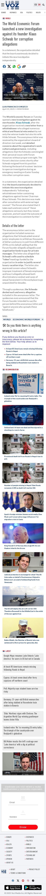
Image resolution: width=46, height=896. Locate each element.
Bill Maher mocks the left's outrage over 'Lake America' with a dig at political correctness (21, 744)
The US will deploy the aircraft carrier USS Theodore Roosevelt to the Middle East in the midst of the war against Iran (23, 611)
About (13, 870)
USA (21, 13)
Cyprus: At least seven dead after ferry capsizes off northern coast (24, 355)
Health (38, 13)
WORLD (28, 845)
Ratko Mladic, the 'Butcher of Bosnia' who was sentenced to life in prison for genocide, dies (21, 641)
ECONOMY (9, 848)
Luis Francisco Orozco (15, 106)
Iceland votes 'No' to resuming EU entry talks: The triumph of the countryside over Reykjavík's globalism (23, 398)
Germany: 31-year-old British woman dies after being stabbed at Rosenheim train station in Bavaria (24, 362)
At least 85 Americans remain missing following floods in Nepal (24, 350)
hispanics (13, 13)
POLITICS (29, 13)
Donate (3, 13)
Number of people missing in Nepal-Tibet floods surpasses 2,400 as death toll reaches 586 (22, 486)
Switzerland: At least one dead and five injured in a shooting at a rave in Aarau (23, 428)
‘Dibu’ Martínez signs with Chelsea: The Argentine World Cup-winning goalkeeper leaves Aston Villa (21, 717)
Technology (30, 856)
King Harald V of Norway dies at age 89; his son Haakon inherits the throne (22, 547)
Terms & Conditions (18, 873)
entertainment (32, 852)
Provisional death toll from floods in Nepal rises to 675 (23, 457)
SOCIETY (9, 852)
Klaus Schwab (23, 122)
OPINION (9, 859)
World (8, 19)
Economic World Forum (26, 319)
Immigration (31, 848)
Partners (29, 859)
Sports (9, 856)
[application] (23, 763)
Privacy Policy (34, 870)
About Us (9, 863)
